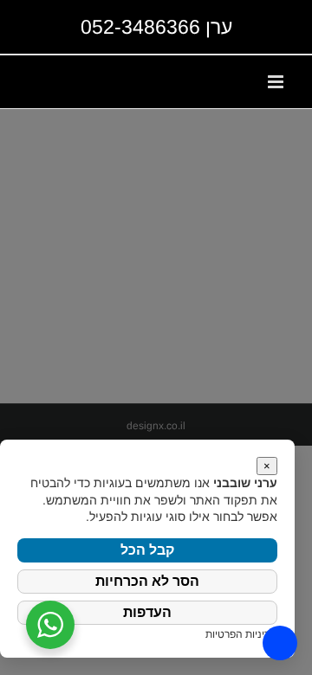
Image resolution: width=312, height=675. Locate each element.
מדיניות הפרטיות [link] (241, 634)
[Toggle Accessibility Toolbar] (280, 643)
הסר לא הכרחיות (147, 581)
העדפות (147, 612)
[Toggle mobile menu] (277, 82)
